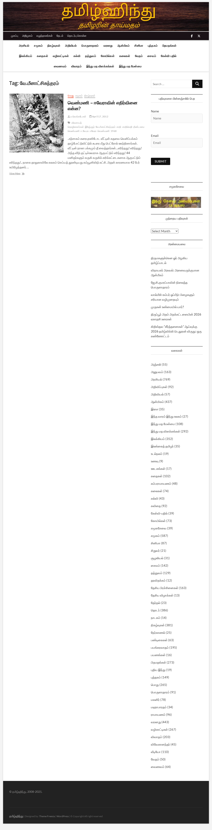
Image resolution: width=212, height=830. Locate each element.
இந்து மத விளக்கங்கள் (100, 66)
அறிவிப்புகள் (159, 387)
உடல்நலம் (156, 453)
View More (20, 174)
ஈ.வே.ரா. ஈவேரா (88, 131)
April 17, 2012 (100, 116)
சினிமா (138, 45)
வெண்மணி (104, 131)
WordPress (63, 816)
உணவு (155, 461)
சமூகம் (38, 45)
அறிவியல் (71, 45)
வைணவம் (60, 66)
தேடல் (60, 35)
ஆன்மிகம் (123, 45)
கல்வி (76, 56)
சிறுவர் (155, 550)
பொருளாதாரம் (90, 45)
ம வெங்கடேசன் (78, 116)
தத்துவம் (90, 56)
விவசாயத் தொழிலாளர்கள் (76, 124)
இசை (154, 409)
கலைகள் (124, 56)
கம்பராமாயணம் (161, 483)
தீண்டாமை (139, 126)
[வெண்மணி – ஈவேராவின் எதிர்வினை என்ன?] (36, 123)
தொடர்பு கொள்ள (76, 35)
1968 (114, 131)
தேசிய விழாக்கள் (162, 595)
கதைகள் (42, 56)
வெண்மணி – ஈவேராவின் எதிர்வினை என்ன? (102, 105)
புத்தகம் (153, 45)
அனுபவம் (157, 372)
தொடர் (155, 610)
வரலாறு (108, 45)
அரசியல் (24, 45)
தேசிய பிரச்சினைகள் (164, 588)
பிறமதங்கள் (169, 45)
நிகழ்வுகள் (53, 45)
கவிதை (156, 506)
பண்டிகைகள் (159, 640)
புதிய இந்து (158, 670)
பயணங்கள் (158, 655)
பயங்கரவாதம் (160, 647)
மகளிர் (155, 699)
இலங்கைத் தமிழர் (162, 446)
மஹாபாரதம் (159, 707)
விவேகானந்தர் (160, 744)
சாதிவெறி (127, 126)
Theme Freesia (47, 816)
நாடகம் (155, 617)
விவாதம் (76, 66)
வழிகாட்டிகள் (61, 56)
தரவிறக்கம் (158, 580)
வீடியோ (156, 752)
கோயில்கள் (107, 56)
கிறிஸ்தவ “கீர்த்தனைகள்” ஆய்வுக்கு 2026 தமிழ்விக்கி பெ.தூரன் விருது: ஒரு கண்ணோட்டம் (176, 331)
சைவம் (151, 56)
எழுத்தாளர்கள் (44, 35)
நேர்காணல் (158, 632)
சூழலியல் (157, 558)
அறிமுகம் (27, 35)
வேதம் (139, 56)
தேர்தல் (155, 603)
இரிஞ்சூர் (90, 126)
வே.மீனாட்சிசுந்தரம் (106, 126)
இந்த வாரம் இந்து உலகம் (166, 416)
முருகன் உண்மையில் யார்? (167, 307)
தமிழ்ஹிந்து (16, 816)
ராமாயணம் (158, 714)
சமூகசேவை (158, 528)
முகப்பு (14, 35)
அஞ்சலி (156, 364)
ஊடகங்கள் (158, 468)
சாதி (119, 126)
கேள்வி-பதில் (168, 56)
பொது (71, 95)
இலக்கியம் (25, 56)
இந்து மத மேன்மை (130, 66)
